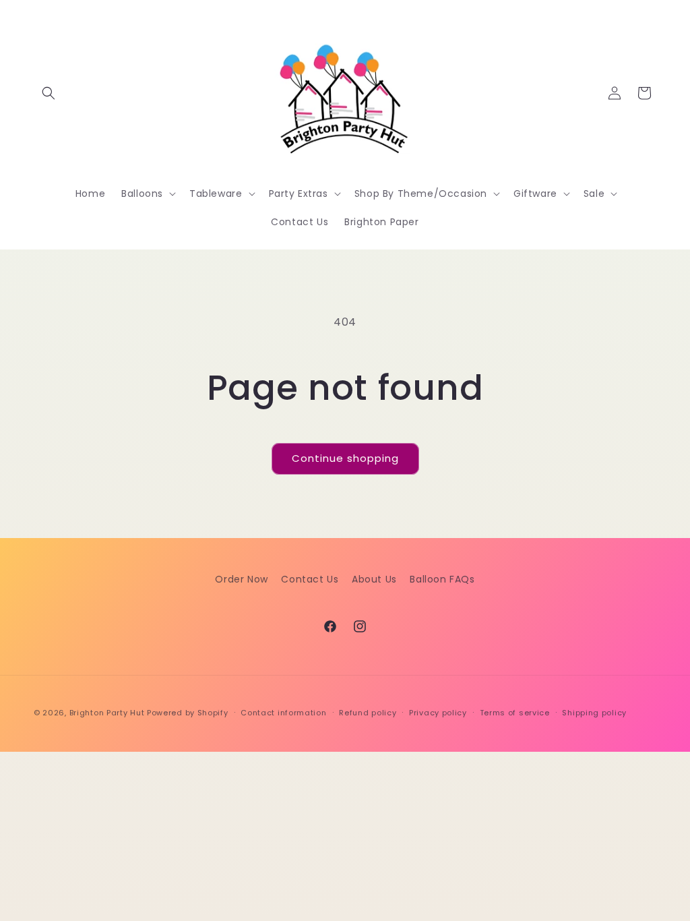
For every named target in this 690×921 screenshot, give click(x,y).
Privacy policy (438, 712)
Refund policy (367, 712)
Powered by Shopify (187, 712)
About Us (374, 579)
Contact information (283, 712)
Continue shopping (345, 458)
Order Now (241, 579)
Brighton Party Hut (107, 712)
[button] (48, 93)
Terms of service (515, 712)
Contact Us (309, 579)
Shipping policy (594, 712)
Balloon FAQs (442, 579)
